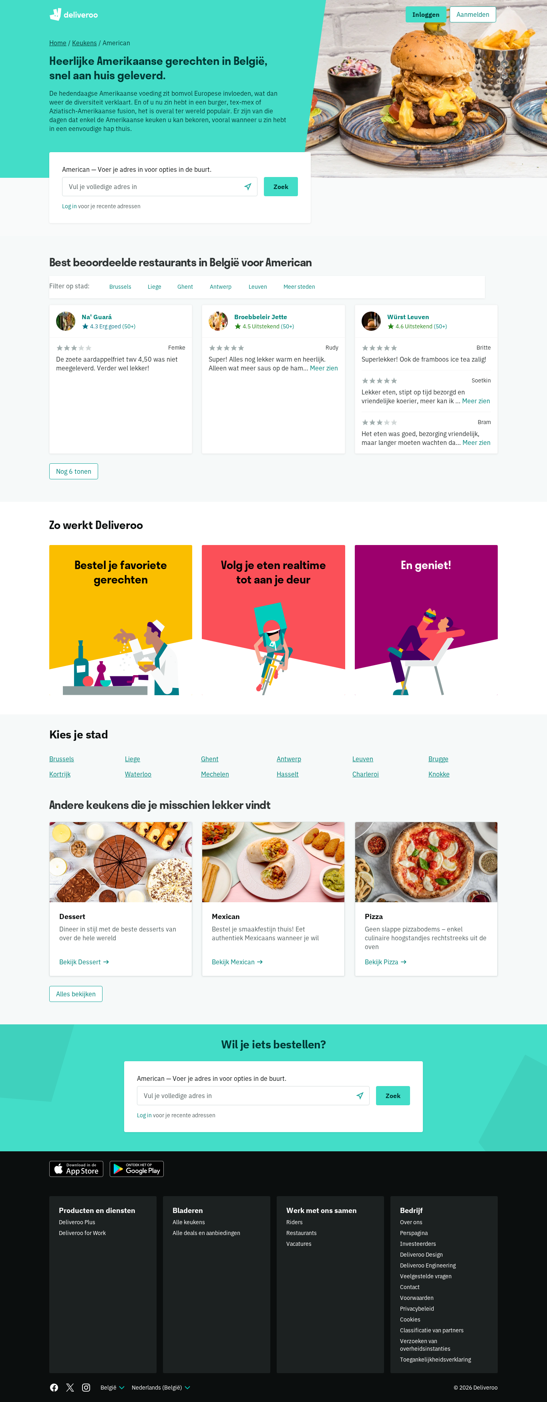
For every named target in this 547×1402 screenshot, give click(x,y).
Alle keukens (189, 1222)
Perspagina (414, 1233)
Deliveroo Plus (77, 1222)
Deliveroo (73, 14)
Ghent (210, 759)
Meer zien (324, 368)
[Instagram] (86, 1387)
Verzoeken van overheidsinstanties (425, 1345)
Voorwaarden (417, 1297)
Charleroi (365, 774)
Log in (69, 206)
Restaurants (301, 1233)
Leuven (362, 759)
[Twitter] (70, 1387)
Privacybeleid (417, 1308)
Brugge (438, 759)
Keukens (84, 43)
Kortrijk (59, 774)
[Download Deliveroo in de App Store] (76, 1169)
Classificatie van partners (432, 1330)
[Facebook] (54, 1387)
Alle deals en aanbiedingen (206, 1233)
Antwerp (289, 759)
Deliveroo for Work (82, 1233)
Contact (410, 1287)
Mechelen (215, 774)
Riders (294, 1222)
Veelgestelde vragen (426, 1276)
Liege (132, 759)
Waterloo (138, 774)
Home (57, 43)
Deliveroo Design (421, 1254)
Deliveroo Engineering (428, 1265)
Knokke (439, 774)
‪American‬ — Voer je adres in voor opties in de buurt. (136, 169)
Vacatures (299, 1243)
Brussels (61, 759)
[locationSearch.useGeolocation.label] (247, 186)
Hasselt (288, 774)
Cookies (410, 1319)
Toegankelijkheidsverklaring (435, 1359)
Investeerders (418, 1243)
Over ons (411, 1222)
